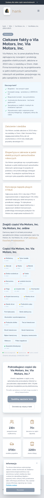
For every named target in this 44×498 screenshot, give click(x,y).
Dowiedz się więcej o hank (22, 406)
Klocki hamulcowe (10, 330)
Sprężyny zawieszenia (29, 335)
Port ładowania (9, 312)
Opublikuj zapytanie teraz (22, 399)
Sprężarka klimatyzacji (12, 347)
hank (4, 26)
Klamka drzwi (29, 298)
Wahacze (7, 341)
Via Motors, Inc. (20, 26)
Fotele (26, 275)
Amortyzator (34, 290)
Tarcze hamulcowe (28, 322)
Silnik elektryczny (25, 312)
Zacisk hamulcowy (27, 330)
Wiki (10, 26)
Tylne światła (23, 259)
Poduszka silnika (10, 323)
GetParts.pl (33, 238)
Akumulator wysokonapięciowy (14, 317)
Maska (19, 267)
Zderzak (7, 267)
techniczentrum (18, 240)
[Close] (37, 2)
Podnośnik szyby (25, 305)
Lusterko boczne (24, 282)
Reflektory (8, 259)
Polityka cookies (11, 485)
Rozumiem (20, 490)
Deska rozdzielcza (11, 275)
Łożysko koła (19, 290)
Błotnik (30, 267)
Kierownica (8, 282)
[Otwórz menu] (38, 11)
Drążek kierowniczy (11, 298)
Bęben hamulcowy (10, 335)
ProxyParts (7, 240)
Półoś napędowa (21, 341)
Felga (7, 290)
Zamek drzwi (9, 305)
